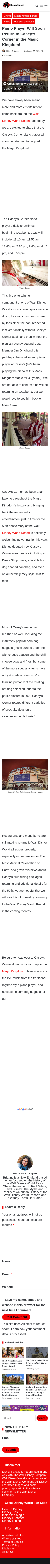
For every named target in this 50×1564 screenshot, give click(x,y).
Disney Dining (11, 1521)
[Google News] (25, 1109)
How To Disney (12, 1509)
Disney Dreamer (13, 1518)
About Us (7, 1551)
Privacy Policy (10, 1545)
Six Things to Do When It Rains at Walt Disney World (37, 1363)
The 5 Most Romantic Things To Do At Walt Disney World (12, 1363)
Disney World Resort (16, 533)
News (7, 21)
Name (7, 1261)
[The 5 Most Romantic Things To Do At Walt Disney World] (13, 1352)
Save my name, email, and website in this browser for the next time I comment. (23, 1305)
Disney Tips (10, 1512)
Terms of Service (12, 1541)
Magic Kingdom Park (25, 15)
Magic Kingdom (12, 971)
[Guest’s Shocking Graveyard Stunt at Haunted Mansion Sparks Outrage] (13, 1379)
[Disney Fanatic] (13, 5)
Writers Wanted (11, 1538)
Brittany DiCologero (13, 51)
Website (8, 1287)
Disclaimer (8, 1548)
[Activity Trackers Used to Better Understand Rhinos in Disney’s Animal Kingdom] (37, 1379)
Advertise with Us (12, 1535)
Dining (7, 15)
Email (7, 1274)
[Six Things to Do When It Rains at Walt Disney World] (37, 1352)
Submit (11, 1449)
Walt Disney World (23, 21)
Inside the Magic (13, 1515)
